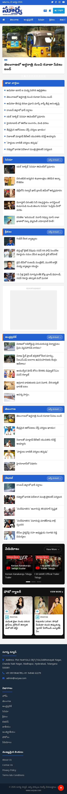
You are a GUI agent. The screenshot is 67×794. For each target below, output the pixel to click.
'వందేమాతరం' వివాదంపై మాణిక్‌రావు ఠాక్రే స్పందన (36, 523)
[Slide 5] (32, 76)
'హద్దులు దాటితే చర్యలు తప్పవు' (22, 143)
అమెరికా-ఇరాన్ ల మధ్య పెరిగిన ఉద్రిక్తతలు (26, 90)
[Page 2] (33, 581)
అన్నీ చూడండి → (54, 160)
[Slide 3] (27, 76)
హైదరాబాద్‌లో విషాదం (27, 463)
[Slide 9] (42, 76)
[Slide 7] (37, 76)
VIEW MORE (56, 592)
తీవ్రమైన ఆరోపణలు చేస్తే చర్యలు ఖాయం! (26, 130)
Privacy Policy (9, 770)
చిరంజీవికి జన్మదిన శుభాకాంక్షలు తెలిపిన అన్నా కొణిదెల (38, 180)
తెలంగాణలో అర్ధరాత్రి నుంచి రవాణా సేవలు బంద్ (29, 97)
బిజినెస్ (5, 722)
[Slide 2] (25, 76)
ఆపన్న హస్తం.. (23, 394)
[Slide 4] (30, 76)
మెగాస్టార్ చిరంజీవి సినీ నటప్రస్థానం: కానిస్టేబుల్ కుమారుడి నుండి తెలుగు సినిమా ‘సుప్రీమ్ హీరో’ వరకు (39, 206)
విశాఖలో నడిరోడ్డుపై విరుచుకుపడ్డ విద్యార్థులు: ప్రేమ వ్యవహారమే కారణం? (38, 346)
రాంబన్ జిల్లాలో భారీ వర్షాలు (20, 110)
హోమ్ (4, 696)
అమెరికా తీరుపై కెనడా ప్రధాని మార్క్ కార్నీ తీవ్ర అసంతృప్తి (33, 103)
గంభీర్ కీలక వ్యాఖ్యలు (27, 239)
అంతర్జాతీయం (8, 732)
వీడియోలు (7, 742)
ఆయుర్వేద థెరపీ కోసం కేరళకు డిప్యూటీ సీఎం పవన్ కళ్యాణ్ (38, 373)
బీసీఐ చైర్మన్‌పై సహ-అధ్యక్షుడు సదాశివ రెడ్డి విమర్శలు (37, 534)
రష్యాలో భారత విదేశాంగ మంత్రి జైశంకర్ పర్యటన (29, 149)
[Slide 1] (22, 76)
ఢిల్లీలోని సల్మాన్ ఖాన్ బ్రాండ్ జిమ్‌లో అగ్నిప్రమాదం (39, 190)
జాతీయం (6, 727)
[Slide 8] (40, 76)
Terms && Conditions (13, 775)
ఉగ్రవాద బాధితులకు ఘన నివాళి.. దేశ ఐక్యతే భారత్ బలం (38, 384)
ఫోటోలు (5, 737)
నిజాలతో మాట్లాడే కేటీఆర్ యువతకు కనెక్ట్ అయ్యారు (31, 136)
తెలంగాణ (14, 20)
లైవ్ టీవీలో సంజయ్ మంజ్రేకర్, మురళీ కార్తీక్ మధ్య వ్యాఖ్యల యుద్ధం (37, 264)
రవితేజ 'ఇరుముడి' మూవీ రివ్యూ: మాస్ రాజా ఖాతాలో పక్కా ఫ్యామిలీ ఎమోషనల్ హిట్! (38, 219)
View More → (53, 549)
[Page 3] (39, 581)
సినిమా (41, 20)
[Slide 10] (44, 76)
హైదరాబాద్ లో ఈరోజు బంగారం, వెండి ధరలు (28, 123)
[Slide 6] (35, 76)
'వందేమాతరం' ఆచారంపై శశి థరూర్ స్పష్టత (37, 509)
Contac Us (7, 765)
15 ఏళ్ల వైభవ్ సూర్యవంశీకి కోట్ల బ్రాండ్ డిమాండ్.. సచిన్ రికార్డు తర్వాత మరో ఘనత (39, 276)
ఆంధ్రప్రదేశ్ (28, 20)
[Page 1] (28, 581)
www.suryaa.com (33, 790)
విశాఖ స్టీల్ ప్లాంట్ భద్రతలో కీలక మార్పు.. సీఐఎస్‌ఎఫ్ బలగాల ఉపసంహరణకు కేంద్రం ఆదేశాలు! (37, 360)
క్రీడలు (52, 20)
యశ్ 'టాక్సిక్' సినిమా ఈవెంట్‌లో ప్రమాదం (26, 116)
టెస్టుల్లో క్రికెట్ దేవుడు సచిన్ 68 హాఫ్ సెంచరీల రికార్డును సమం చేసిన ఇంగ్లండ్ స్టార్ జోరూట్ (37, 252)
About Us (7, 760)
